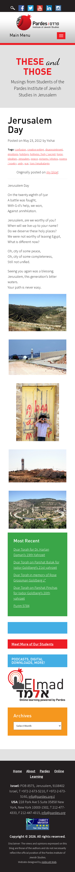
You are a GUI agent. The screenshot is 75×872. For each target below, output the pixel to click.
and (37, 66)
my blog (52, 172)
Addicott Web (49, 862)
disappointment (54, 149)
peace (34, 158)
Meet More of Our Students (32, 644)
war (26, 163)
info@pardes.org (53, 812)
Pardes (45, 771)
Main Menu (20, 35)
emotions (13, 154)
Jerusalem (23, 158)
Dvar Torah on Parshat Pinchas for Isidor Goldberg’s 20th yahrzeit (35, 593)
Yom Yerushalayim (40, 163)
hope (59, 154)
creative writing (35, 149)
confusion (20, 149)
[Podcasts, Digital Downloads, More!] (36, 684)
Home (17, 771)
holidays (24, 154)
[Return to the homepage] (37, 22)
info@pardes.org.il (42, 796)
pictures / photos (48, 158)
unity (20, 163)
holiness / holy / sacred (42, 154)
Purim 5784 (21, 606)
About (30, 771)
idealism (12, 158)
